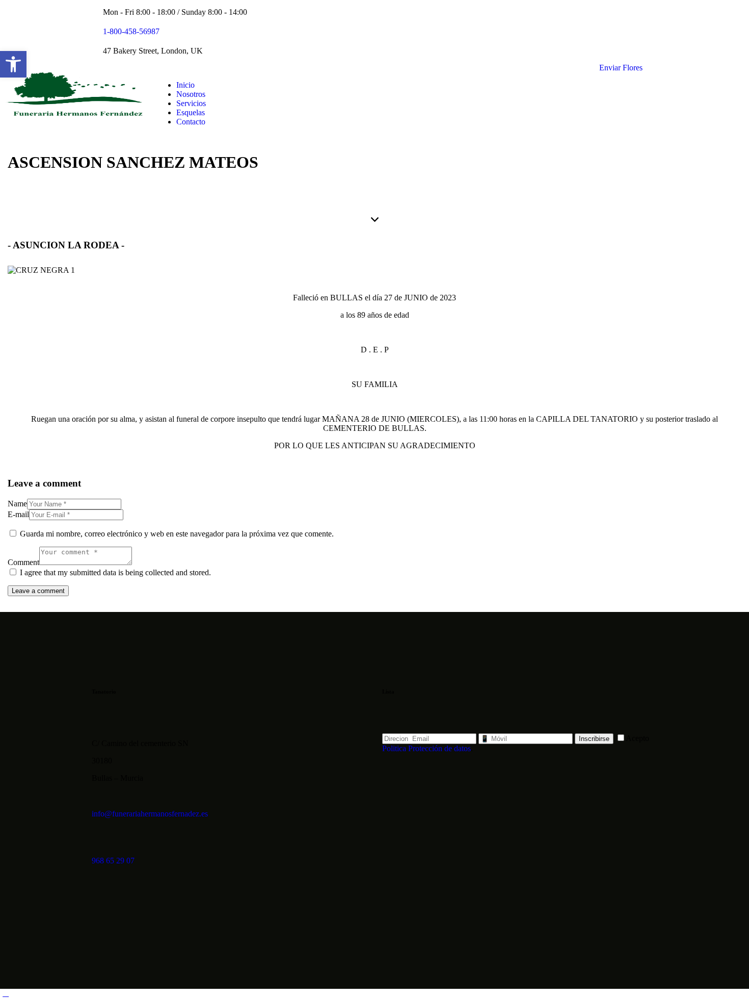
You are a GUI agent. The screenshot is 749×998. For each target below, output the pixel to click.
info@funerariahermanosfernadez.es (150, 813)
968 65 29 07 (113, 860)
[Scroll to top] (5, 993)
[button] (13, 64)
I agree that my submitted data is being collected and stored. (115, 572)
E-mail (18, 514)
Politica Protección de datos (426, 748)
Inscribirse (594, 739)
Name (17, 503)
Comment (23, 562)
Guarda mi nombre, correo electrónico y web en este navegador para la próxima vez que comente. (177, 533)
